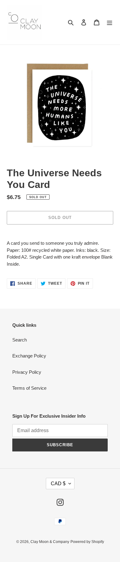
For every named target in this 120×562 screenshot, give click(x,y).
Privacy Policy (26, 372)
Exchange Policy (29, 355)
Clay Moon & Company (49, 542)
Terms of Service (29, 388)
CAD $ (58, 483)
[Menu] (109, 22)
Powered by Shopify (87, 542)
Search (19, 339)
